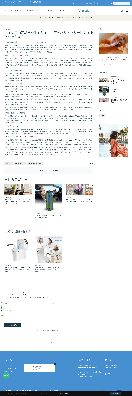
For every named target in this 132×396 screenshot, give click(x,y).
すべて (102, 115)
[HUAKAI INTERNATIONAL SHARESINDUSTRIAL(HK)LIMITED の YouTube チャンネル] (109, 374)
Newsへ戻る (50, 342)
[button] (121, 3)
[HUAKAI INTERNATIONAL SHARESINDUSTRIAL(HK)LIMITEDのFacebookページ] (105, 374)
